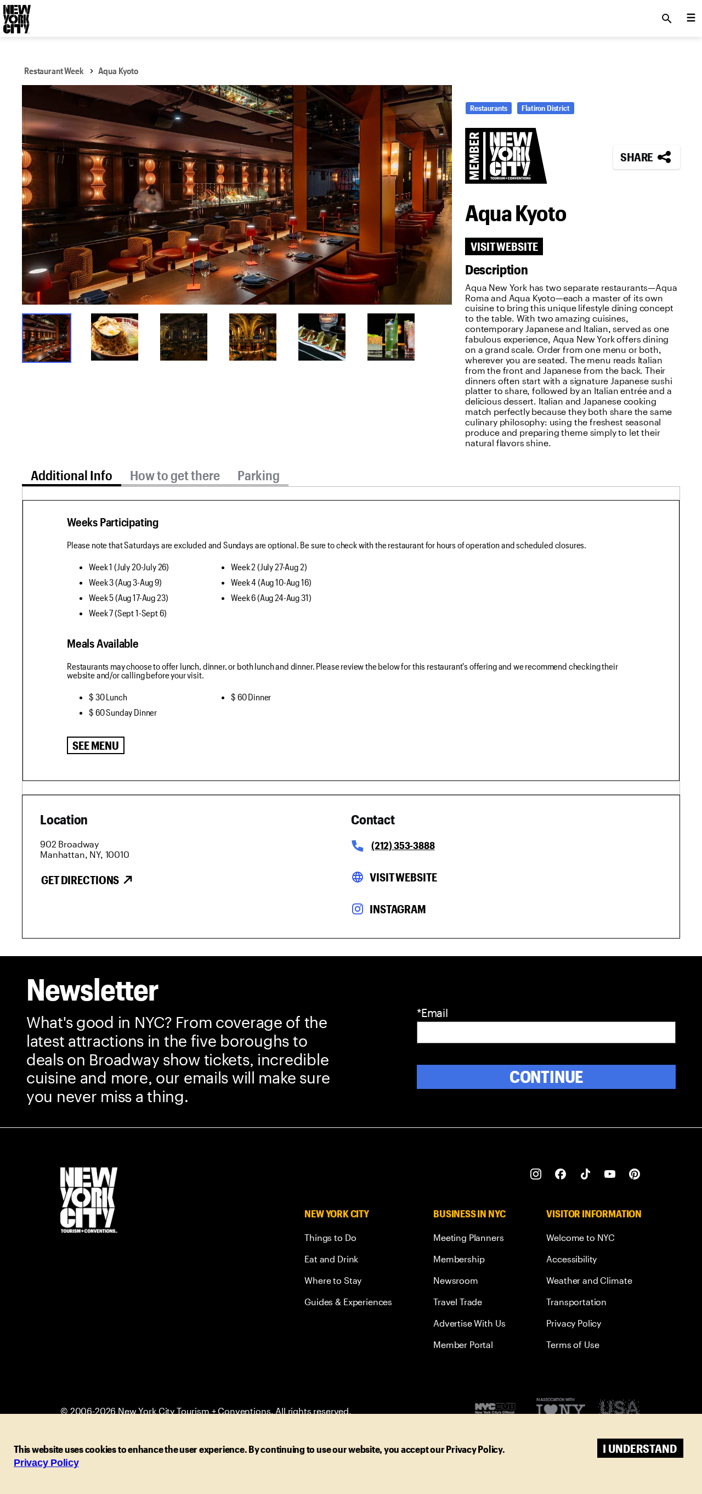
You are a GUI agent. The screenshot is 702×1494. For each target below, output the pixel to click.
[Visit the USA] (619, 1411)
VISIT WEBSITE (504, 246)
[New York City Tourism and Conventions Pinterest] (635, 1174)
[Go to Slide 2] (118, 337)
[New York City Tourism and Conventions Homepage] (88, 1201)
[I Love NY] (560, 1411)
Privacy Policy (46, 1462)
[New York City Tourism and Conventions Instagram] (536, 1174)
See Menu (95, 745)
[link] (348, 1240)
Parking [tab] (258, 475)
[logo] (16, 15)
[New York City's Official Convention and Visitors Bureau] (499, 1411)
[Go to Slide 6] (394, 337)
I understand (640, 1448)
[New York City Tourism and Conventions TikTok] (585, 1174)
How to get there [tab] (175, 475)
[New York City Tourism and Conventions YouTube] (610, 1174)
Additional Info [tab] (71, 475)
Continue (546, 1076)
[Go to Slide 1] (49, 337)
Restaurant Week (54, 70)
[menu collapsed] (691, 18)
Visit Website (403, 877)
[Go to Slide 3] (187, 337)
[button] (237, 195)
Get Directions (80, 879)
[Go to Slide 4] (256, 337)
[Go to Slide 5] (325, 337)
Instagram (398, 909)
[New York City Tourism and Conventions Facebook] (561, 1174)
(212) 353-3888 (402, 845)
